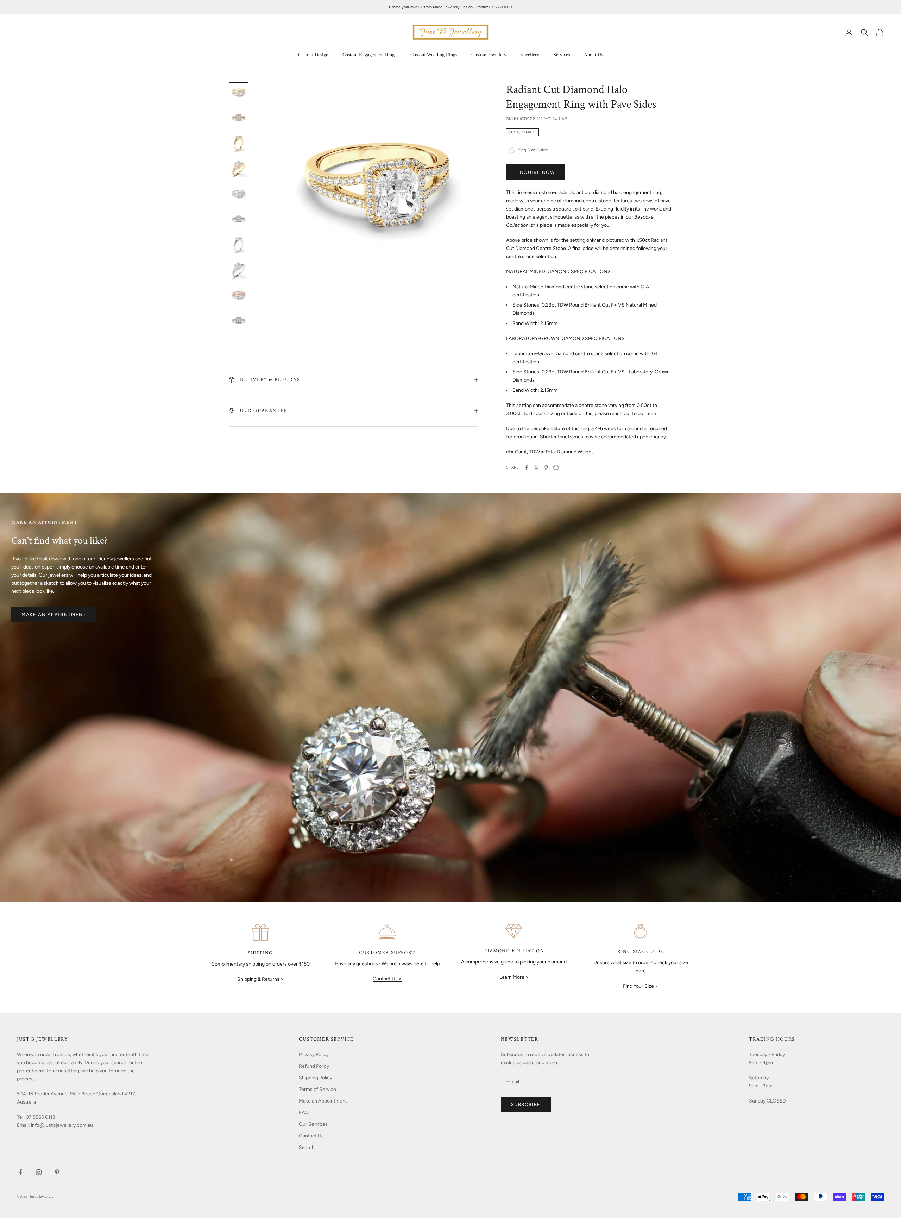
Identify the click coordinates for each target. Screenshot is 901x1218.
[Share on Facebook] (526, 467)
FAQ (304, 1113)
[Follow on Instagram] (38, 1172)
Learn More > (514, 977)
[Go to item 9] (238, 295)
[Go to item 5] (238, 193)
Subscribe (526, 1104)
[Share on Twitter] (536, 467)
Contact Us (311, 1136)
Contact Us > (387, 979)
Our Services (313, 1124)
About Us (593, 54)
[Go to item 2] (238, 117)
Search (307, 1147)
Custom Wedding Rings (433, 54)
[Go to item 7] (238, 244)
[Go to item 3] (238, 143)
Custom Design (313, 54)
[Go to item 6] (238, 219)
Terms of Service (317, 1089)
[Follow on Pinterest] (57, 1172)
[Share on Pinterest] (546, 467)
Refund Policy (314, 1066)
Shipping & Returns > (260, 979)
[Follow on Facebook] (20, 1172)
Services (561, 54)
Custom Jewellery (488, 54)
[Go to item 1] (238, 92)
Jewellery (530, 54)
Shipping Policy (315, 1078)
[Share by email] (556, 467)
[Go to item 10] (238, 320)
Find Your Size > (640, 986)
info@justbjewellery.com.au (62, 1125)
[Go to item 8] (238, 270)
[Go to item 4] (238, 168)
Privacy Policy (314, 1054)
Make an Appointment (53, 614)
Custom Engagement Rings (369, 54)
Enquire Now (535, 172)
